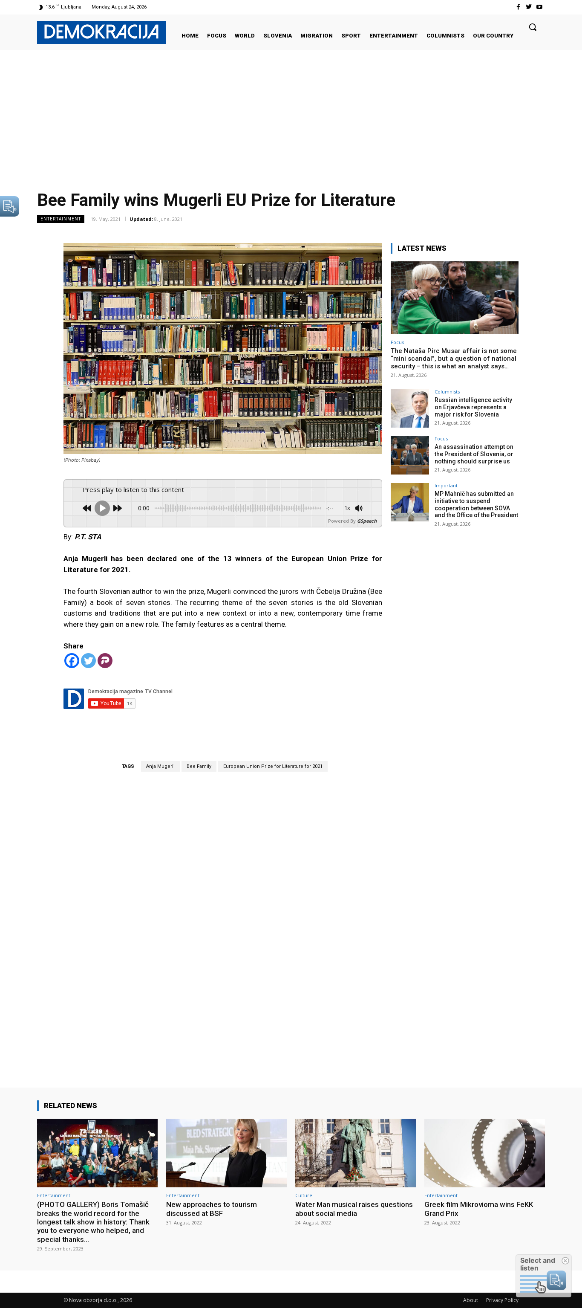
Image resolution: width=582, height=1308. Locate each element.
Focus (397, 342)
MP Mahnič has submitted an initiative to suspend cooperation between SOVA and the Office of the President (476, 504)
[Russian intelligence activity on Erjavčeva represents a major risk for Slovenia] (410, 408)
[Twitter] (529, 7)
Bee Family (199, 766)
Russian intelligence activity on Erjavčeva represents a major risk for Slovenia (473, 407)
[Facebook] (518, 7)
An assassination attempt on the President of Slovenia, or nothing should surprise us (474, 454)
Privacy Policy (502, 1300)
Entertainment (60, 219)
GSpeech (367, 520)
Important (446, 485)
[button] (532, 26)
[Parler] (105, 660)
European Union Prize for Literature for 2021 (273, 766)
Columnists (447, 391)
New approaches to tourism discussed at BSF (211, 1208)
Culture (303, 1195)
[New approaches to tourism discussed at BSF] (226, 1153)
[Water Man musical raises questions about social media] (355, 1153)
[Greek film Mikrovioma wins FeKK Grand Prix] (484, 1153)
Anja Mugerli (160, 766)
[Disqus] (222, 917)
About (470, 1300)
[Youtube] (539, 7)
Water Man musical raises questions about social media (354, 1208)
